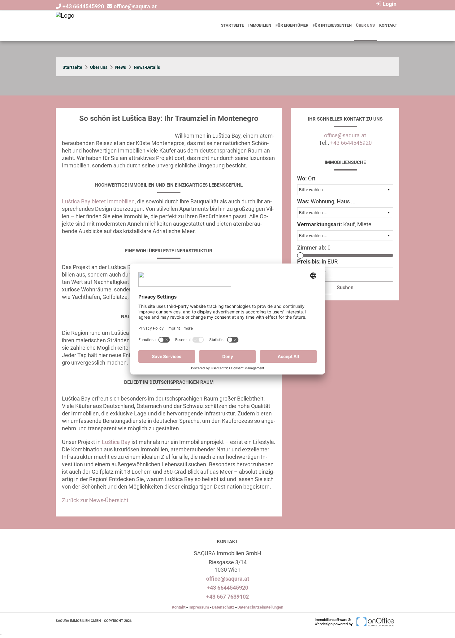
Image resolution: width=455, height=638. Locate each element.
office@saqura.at (135, 6)
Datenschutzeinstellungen (260, 607)
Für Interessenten (332, 25)
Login (388, 4)
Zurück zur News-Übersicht (95, 500)
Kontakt (388, 25)
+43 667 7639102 (227, 596)
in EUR (317, 261)
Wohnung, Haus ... (326, 201)
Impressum (198, 607)
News (120, 67)
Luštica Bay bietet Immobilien (98, 201)
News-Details (147, 67)
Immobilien (259, 25)
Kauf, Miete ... (337, 224)
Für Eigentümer (291, 25)
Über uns (365, 25)
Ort (306, 178)
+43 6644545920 (83, 6)
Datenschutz (223, 607)
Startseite (232, 25)
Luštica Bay (116, 442)
